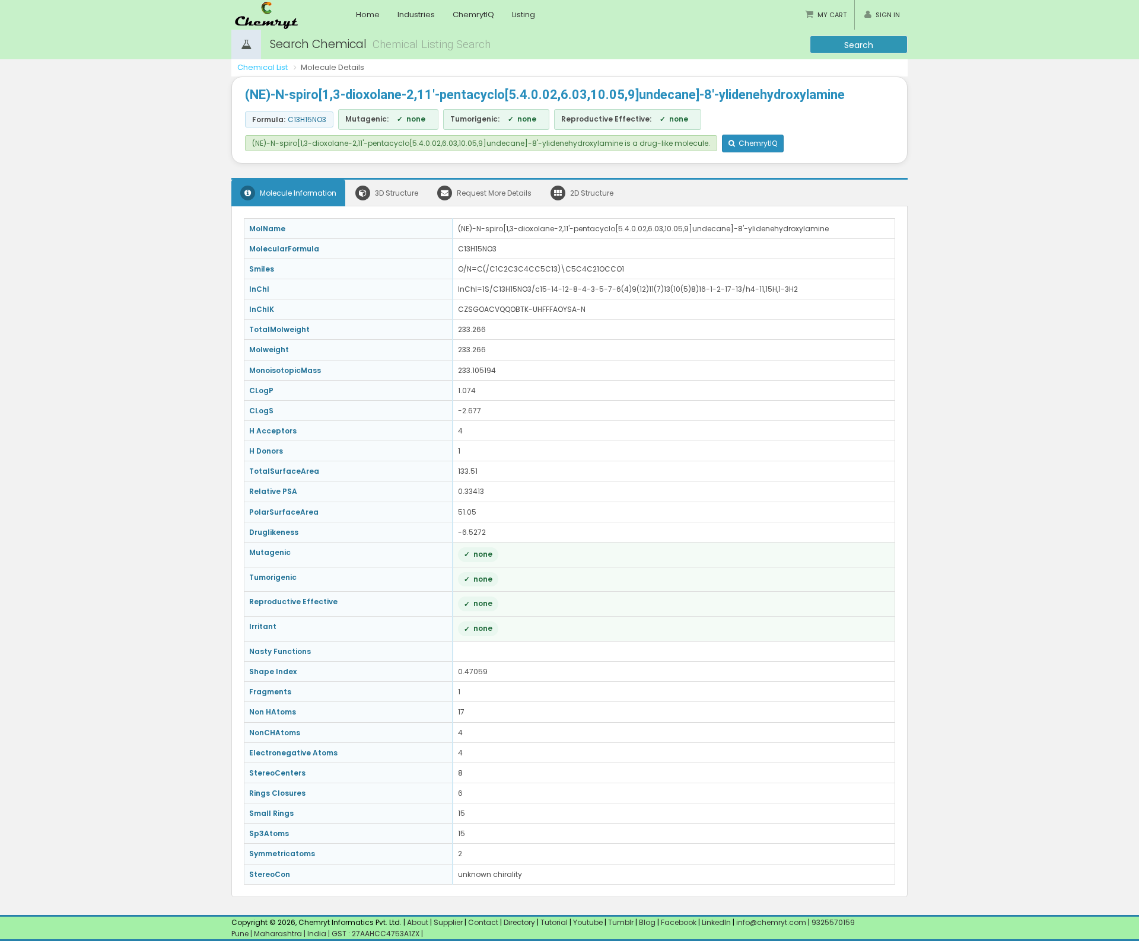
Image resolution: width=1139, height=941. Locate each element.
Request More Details (493, 193)
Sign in (888, 15)
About (417, 922)
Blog (647, 922)
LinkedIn (717, 922)
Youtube (588, 922)
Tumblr (621, 922)
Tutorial (554, 922)
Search (858, 45)
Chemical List (262, 67)
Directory (520, 922)
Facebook (678, 922)
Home (368, 14)
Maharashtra (279, 934)
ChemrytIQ (473, 14)
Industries (416, 14)
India (317, 934)
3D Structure (395, 193)
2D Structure (590, 193)
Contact (484, 922)
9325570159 (832, 922)
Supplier (448, 922)
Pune (240, 934)
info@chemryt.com (771, 922)
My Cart (832, 15)
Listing (523, 14)
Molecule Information (297, 193)
